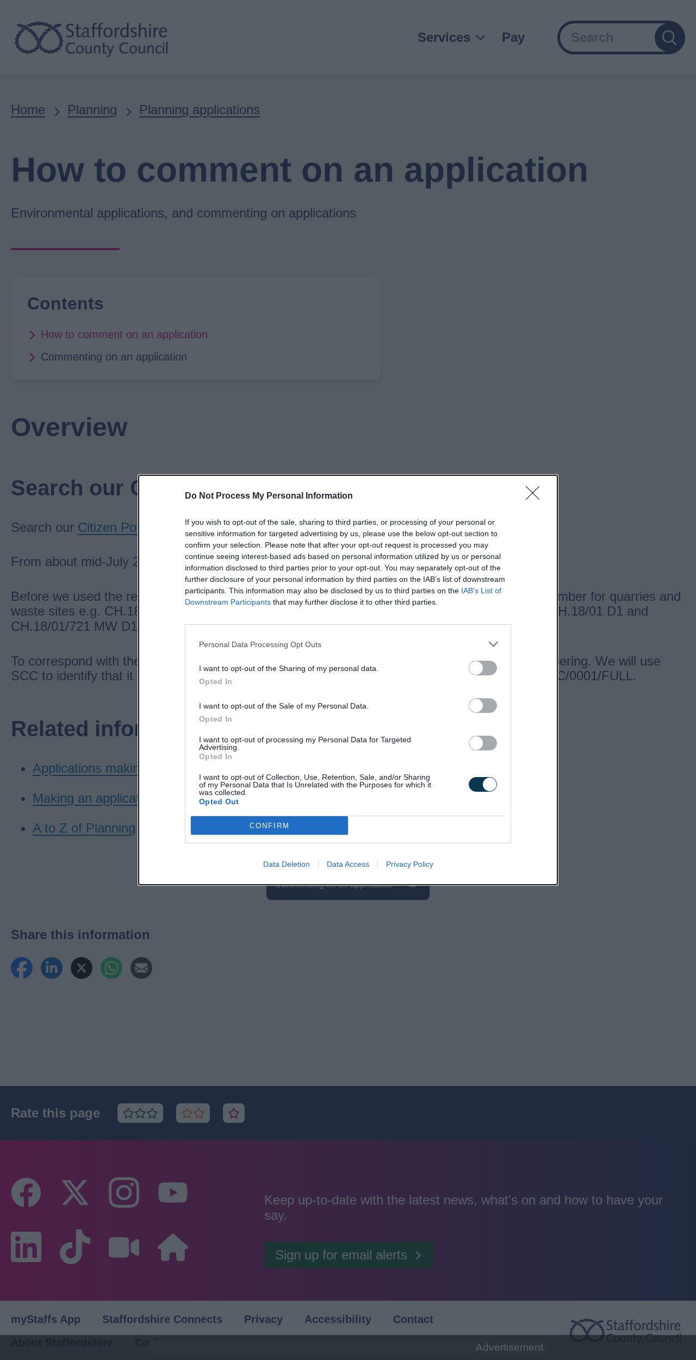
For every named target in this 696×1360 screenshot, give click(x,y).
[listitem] (348, 644)
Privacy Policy (409, 864)
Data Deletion (286, 864)
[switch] (483, 668)
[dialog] (348, 680)
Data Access (348, 864)
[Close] (536, 496)
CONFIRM (270, 826)
